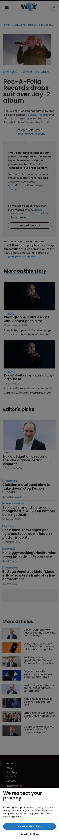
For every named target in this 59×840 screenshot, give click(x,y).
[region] (29, 814)
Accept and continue (29, 826)
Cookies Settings (29, 834)
